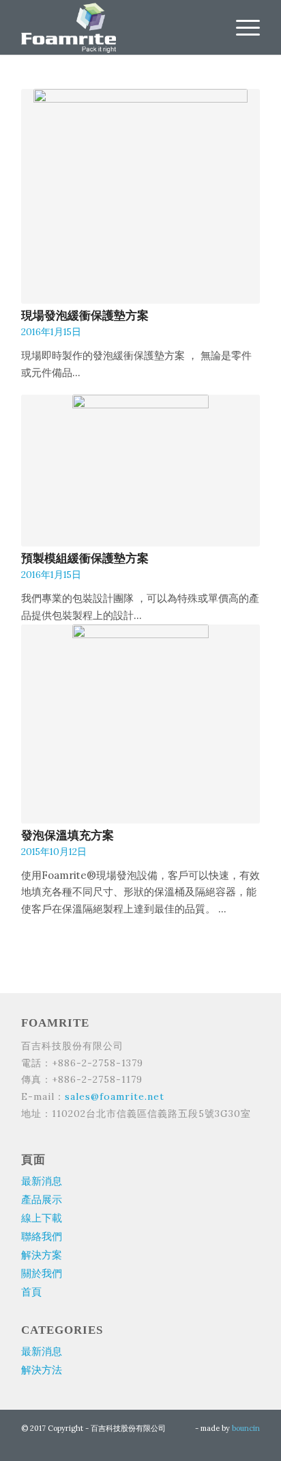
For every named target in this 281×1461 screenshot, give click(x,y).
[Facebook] (249, 1444)
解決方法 (41, 1369)
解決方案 (41, 1254)
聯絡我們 (41, 1236)
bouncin (246, 1428)
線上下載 (41, 1217)
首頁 (31, 1291)
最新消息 (41, 1180)
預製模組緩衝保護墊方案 (85, 558)
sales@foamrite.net (114, 1096)
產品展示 (41, 1199)
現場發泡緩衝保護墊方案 (86, 315)
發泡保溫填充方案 (69, 835)
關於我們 (41, 1273)
